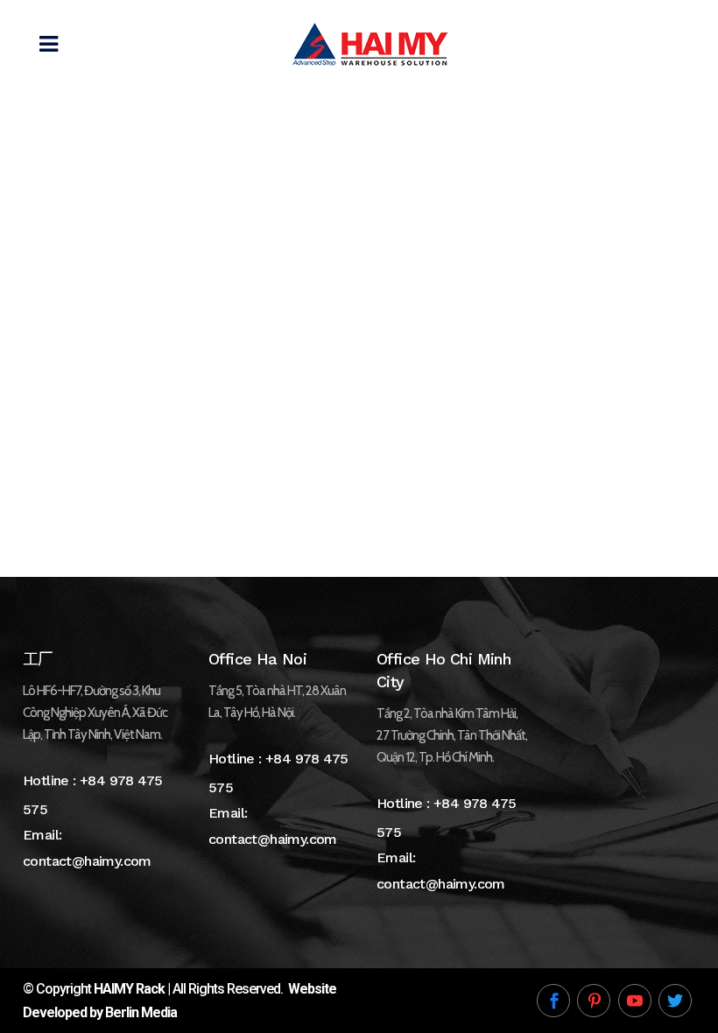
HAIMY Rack (129, 988)
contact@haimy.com (87, 861)
